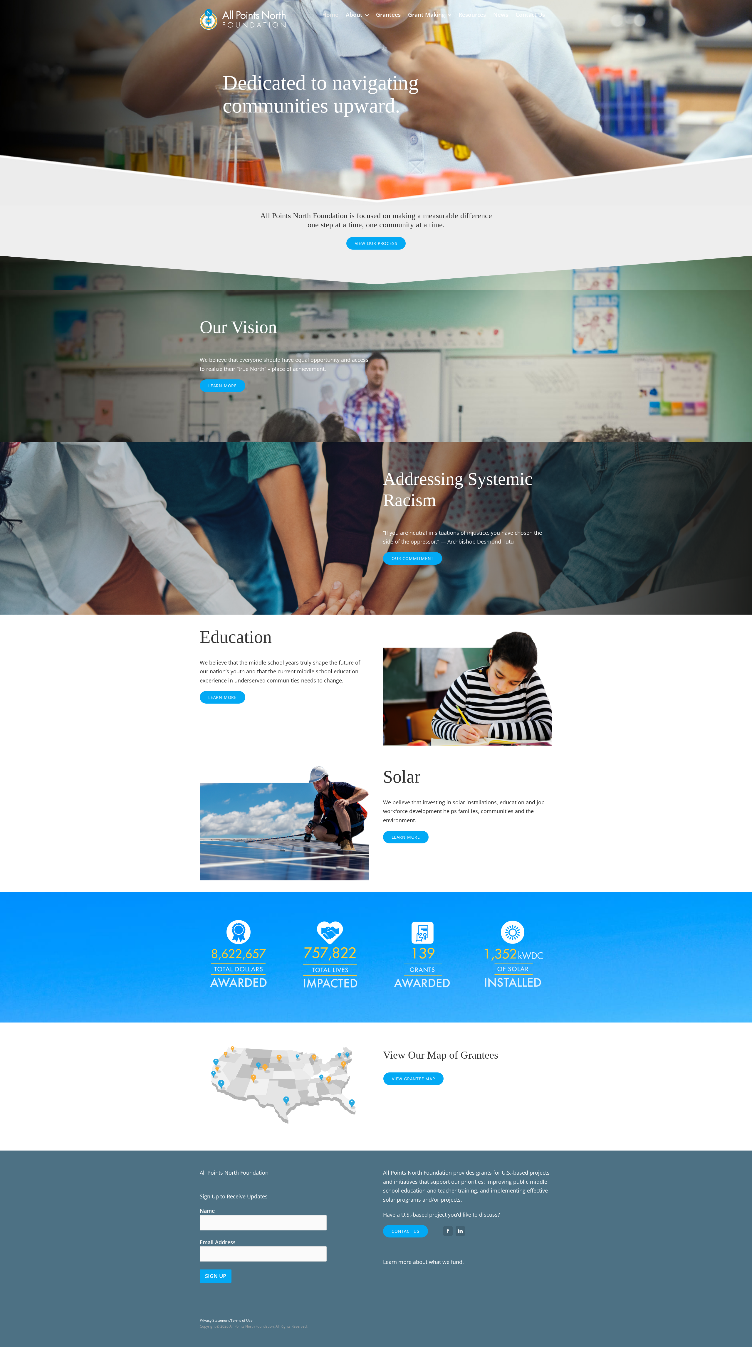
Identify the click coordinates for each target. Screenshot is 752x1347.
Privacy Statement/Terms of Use (226, 1320)
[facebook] (448, 1231)
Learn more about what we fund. (423, 1261)
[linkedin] (460, 1231)
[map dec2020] (284, 1033)
